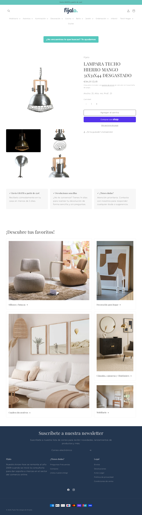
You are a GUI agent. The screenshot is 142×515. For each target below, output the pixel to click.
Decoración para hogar (107, 305)
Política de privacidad (103, 477)
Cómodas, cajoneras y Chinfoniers (113, 375)
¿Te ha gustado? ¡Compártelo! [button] (99, 132)
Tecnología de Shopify (24, 510)
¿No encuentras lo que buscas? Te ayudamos (71, 39)
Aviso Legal (99, 473)
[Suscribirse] (90, 450)
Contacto (54, 469)
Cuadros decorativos (18, 412)
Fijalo (14, 510)
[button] (8, 11)
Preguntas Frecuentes (60, 465)
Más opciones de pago (109, 125)
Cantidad (87, 99)
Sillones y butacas (17, 305)
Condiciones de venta (103, 481)
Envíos (97, 465)
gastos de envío (108, 85)
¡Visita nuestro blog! (59, 473)
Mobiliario (101, 412)
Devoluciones (100, 469)
